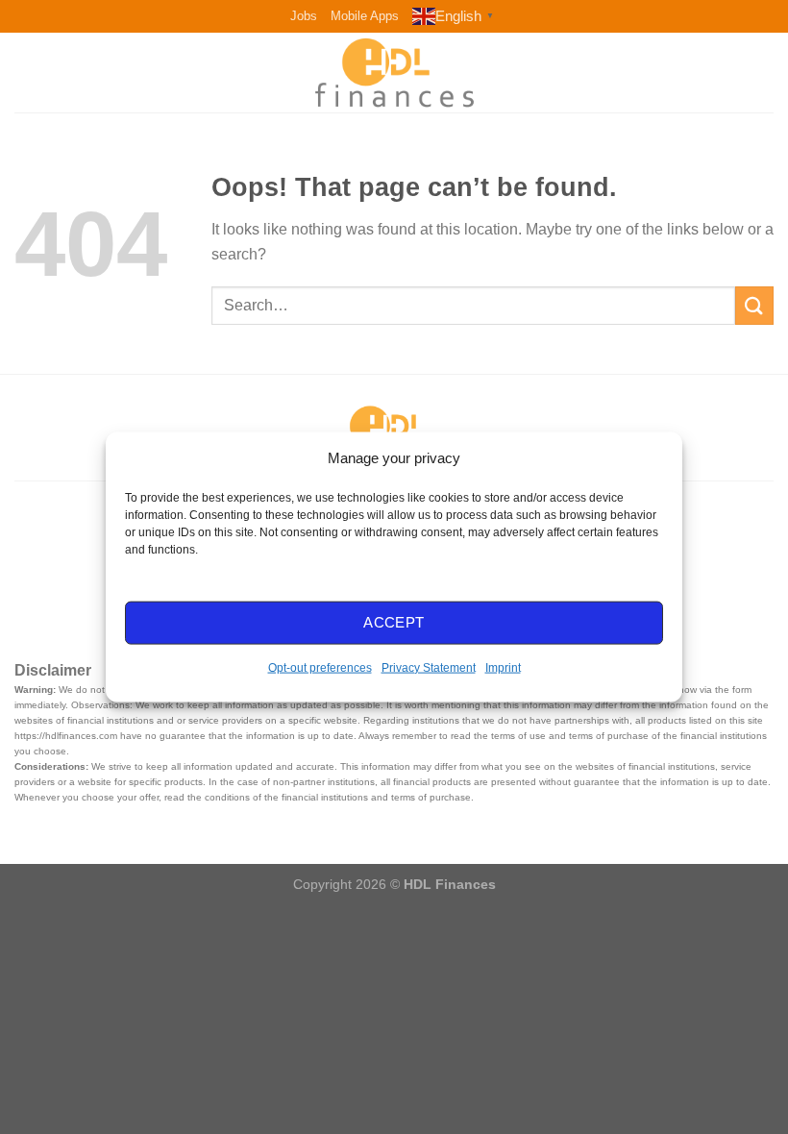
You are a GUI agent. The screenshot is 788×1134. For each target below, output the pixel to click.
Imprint (503, 667)
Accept (394, 622)
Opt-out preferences (320, 667)
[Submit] (754, 305)
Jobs (303, 16)
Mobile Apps (365, 16)
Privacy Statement (429, 667)
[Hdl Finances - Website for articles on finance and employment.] (394, 72)
